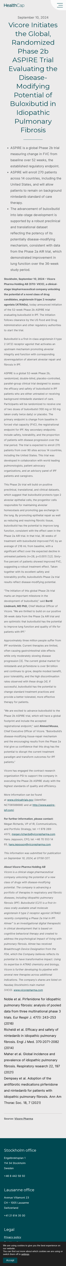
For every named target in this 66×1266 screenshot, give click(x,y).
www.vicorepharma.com (28, 990)
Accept (10, 1260)
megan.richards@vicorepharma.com (33, 834)
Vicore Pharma (23, 1118)
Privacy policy (12, 1237)
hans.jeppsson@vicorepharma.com (30, 844)
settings (25, 1254)
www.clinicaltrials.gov (20, 799)
